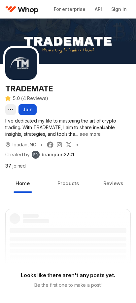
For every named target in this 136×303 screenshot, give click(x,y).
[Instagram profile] (59, 144)
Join (27, 109)
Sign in (119, 9)
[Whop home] (22, 9)
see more (90, 134)
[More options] (10, 109)
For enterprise (69, 9)
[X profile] (68, 144)
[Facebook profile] (50, 144)
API (98, 9)
